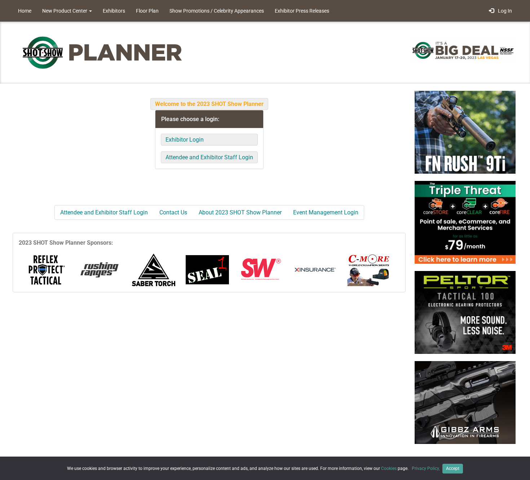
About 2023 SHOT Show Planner (240, 212)
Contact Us (173, 212)
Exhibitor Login (184, 139)
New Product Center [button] (65, 11)
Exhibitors (114, 11)
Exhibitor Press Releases (302, 11)
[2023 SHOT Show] (103, 52)
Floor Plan (147, 11)
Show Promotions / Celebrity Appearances (216, 11)
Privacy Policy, (426, 468)
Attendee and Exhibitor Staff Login (209, 157)
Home (24, 11)
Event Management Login (325, 212)
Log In (504, 11)
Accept (452, 468)
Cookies (389, 468)
